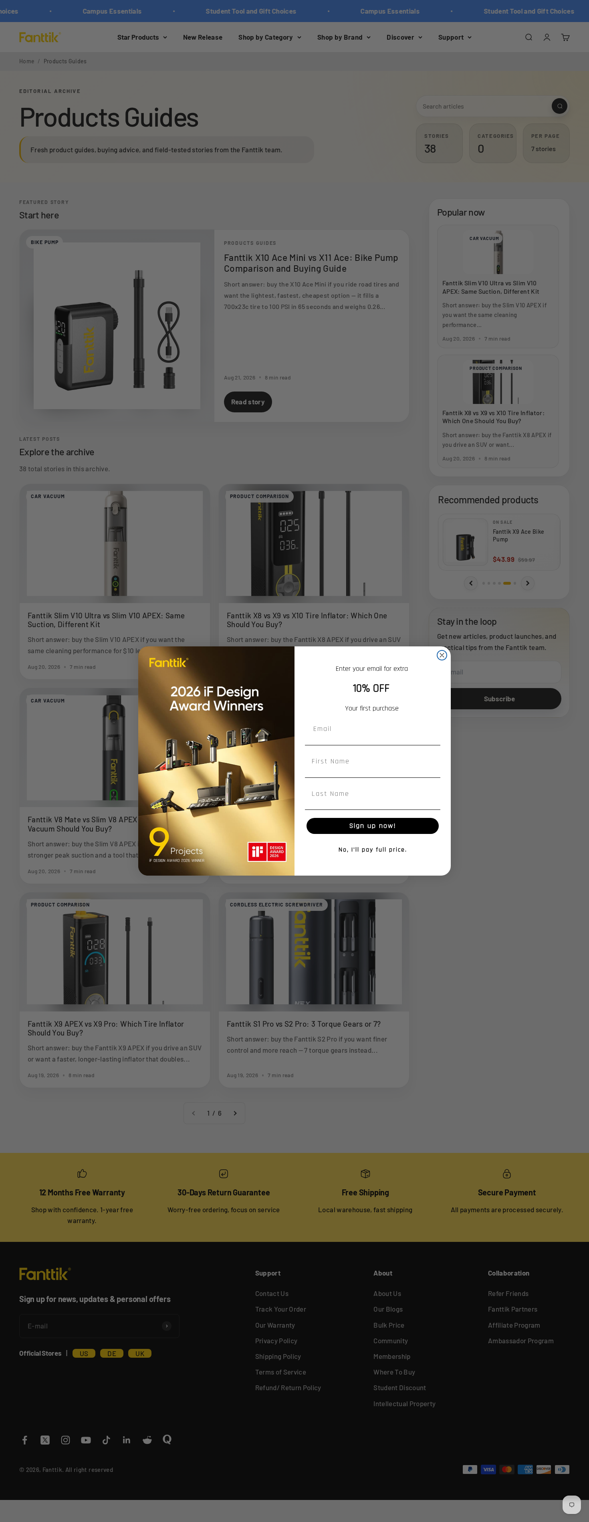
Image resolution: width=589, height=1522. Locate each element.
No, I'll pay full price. (373, 850)
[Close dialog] (442, 655)
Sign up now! (372, 825)
